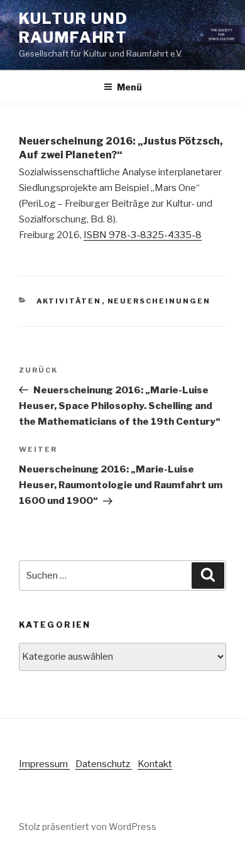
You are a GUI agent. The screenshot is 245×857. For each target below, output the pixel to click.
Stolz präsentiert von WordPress (87, 826)
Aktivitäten (69, 301)
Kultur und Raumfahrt (73, 27)
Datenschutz (103, 764)
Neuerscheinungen (159, 301)
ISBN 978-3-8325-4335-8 (143, 235)
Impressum (44, 764)
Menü (129, 87)
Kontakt (155, 764)
